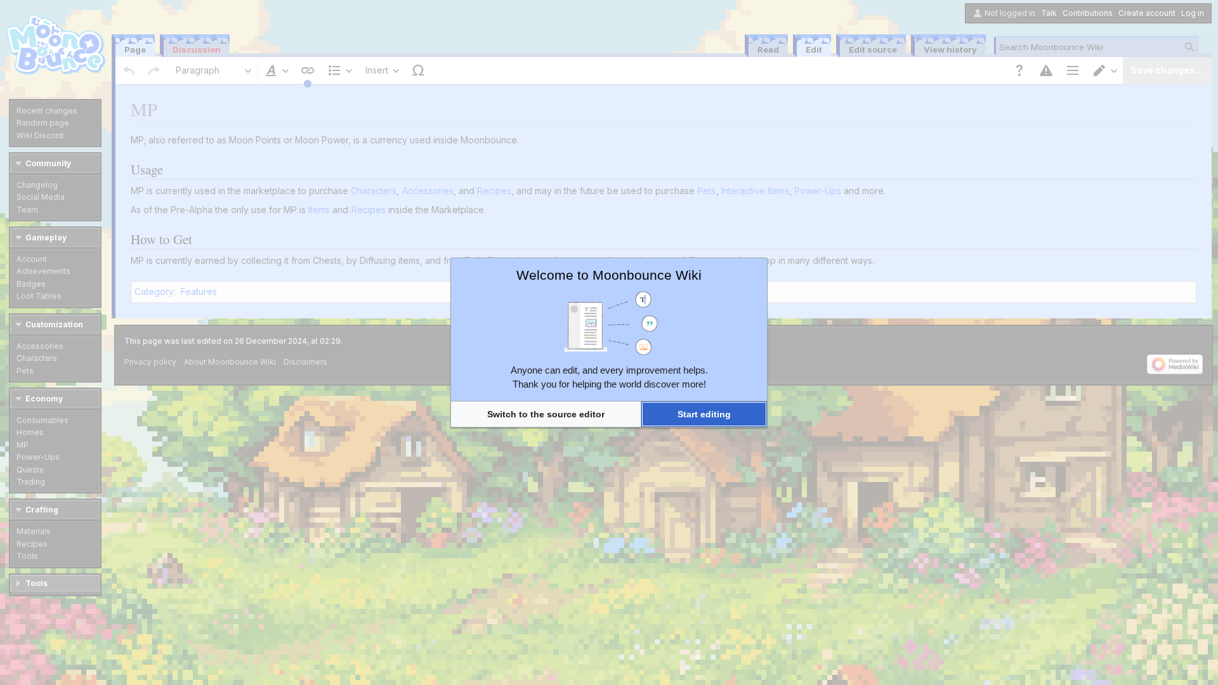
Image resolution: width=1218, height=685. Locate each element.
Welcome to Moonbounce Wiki (609, 275)
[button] (546, 414)
